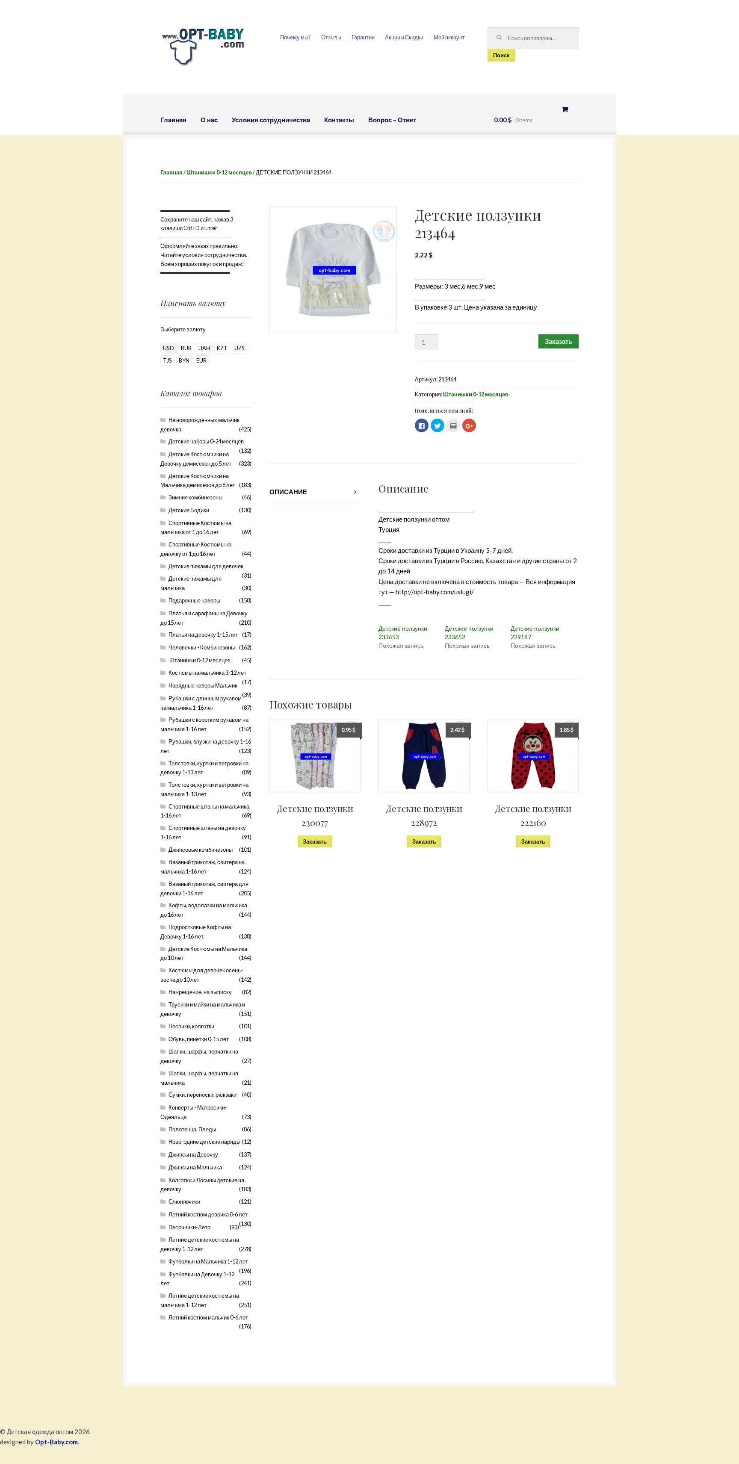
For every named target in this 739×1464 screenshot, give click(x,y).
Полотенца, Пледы (192, 1129)
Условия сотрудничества (271, 120)
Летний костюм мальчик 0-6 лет (208, 1317)
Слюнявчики (184, 1201)
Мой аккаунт (449, 37)
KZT (222, 348)
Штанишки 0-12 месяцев (219, 172)
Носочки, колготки (191, 1026)
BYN (184, 360)
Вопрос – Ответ (392, 120)
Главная (173, 120)
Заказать (558, 341)
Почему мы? (295, 37)
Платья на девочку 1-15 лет (203, 634)
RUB (186, 348)
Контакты (339, 120)
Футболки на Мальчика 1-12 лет (208, 1261)
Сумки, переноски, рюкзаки (202, 1094)
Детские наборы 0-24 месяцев (206, 441)
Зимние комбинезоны (195, 497)
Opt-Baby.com (56, 1442)
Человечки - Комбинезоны (201, 647)
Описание (288, 492)
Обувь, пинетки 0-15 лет (198, 1039)
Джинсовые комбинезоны (200, 849)
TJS (167, 360)
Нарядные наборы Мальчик (202, 685)
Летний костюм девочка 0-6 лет (208, 1214)
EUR (201, 360)
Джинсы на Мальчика (195, 1167)
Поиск (501, 55)
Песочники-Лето (189, 1227)
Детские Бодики (188, 510)
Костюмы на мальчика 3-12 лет (207, 672)
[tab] (315, 492)
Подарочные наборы (194, 600)
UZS (239, 348)
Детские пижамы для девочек (205, 566)
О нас (209, 120)
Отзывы (331, 37)
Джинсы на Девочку (193, 1154)
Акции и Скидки (404, 37)
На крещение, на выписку (200, 992)
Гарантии (363, 37)
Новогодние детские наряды (204, 1141)
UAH (204, 348)
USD (168, 348)
